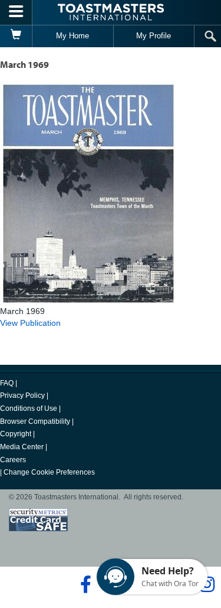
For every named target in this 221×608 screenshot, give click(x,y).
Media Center (22, 447)
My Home (72, 35)
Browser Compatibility (35, 421)
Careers (13, 460)
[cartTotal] (16, 36)
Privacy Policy (22, 395)
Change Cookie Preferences (49, 472)
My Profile (153, 35)
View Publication (30, 323)
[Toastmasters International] (110, 12)
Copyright (15, 434)
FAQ (7, 383)
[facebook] (84, 584)
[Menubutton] (16, 12)
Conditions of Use (28, 408)
